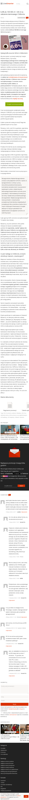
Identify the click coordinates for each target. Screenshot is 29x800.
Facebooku (9, 473)
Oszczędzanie (4, 754)
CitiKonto (21, 417)
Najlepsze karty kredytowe (7, 765)
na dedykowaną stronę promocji (17, 77)
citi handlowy (4, 417)
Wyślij (14, 704)
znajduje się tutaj (17, 98)
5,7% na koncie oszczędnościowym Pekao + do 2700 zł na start (10, 736)
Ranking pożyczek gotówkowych (9, 771)
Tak (26, 796)
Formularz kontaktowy (6, 784)
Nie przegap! (4, 422)
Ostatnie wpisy (5, 722)
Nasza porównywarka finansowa (9, 773)
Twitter (2, 782)
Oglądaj (5, 476)
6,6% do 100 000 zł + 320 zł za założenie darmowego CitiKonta (13, 13)
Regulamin (3, 788)
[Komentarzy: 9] (27, 17)
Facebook (3, 780)
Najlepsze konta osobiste (7, 761)
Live (8, 3)
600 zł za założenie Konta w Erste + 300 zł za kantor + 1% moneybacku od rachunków (9, 437)
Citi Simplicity (11, 417)
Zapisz (21, 485)
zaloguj (21, 709)
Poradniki (3, 748)
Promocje (3, 752)
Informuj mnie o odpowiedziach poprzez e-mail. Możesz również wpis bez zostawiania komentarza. (14, 714)
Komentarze (4, 495)
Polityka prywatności (6, 790)
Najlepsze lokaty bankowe (7, 767)
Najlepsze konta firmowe (7, 763)
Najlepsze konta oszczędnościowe (9, 769)
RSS (2, 786)
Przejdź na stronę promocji (14, 104)
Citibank (17, 417)
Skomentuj (4, 682)
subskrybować (13, 714)
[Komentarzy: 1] (18, 432)
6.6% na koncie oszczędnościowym (18, 415)
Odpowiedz (24, 512)
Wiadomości (4, 750)
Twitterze (25, 473)
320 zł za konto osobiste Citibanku (12, 413)
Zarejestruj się (13, 709)
